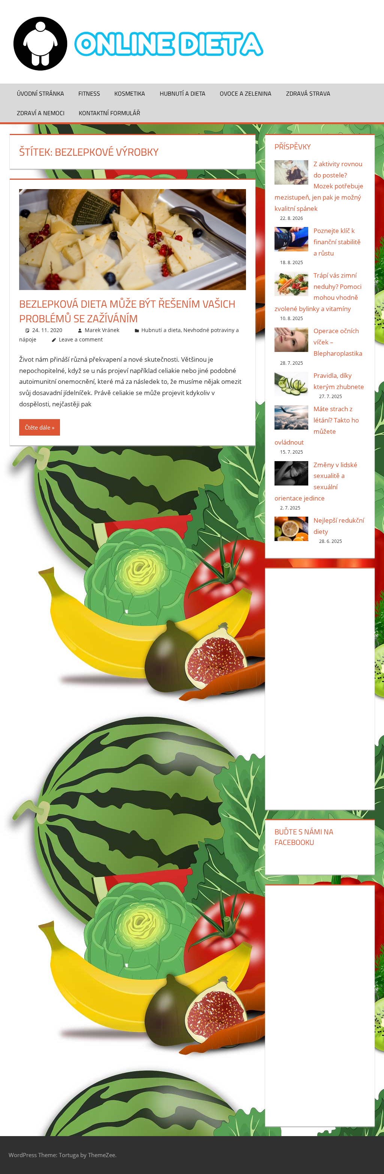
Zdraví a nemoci (40, 112)
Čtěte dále (37, 427)
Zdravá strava (308, 93)
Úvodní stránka (40, 93)
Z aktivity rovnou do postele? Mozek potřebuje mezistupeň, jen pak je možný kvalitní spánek (318, 186)
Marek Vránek (102, 330)
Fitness (89, 93)
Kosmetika (129, 93)
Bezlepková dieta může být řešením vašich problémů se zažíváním (127, 311)
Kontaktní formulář (109, 112)
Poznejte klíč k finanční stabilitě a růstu (337, 241)
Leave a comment (81, 339)
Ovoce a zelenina (246, 93)
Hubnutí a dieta (183, 93)
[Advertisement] (319, 687)
